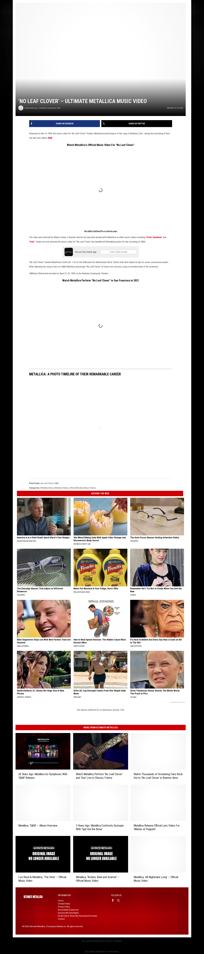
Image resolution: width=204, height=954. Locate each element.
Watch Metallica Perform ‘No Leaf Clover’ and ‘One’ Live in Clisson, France (99, 775)
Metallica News (47, 488)
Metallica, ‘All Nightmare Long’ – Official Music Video (156, 878)
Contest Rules (64, 904)
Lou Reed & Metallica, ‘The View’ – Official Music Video (42, 878)
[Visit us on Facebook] (114, 900)
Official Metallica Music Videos (83, 488)
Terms (61, 901)
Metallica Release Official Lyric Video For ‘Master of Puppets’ (157, 827)
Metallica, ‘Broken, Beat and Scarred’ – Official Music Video (97, 878)
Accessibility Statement (68, 910)
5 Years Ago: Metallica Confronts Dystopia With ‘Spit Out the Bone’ (100, 827)
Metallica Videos (62, 488)
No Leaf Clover (47, 483)
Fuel (32, 241)
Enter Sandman (154, 237)
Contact (61, 919)
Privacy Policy (64, 907)
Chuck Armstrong (30, 108)
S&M (50, 137)
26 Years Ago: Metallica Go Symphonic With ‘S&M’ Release (42, 775)
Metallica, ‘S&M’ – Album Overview (37, 825)
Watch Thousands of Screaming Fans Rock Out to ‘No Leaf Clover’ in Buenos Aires (158, 775)
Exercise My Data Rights (68, 913)
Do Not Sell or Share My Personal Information (77, 916)
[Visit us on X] (119, 900)
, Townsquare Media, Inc (55, 926)
